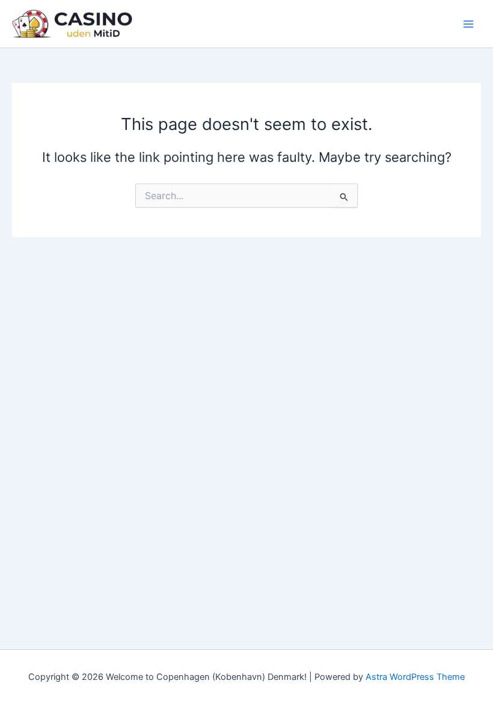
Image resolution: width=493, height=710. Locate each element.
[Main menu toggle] (468, 24)
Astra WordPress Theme (415, 676)
